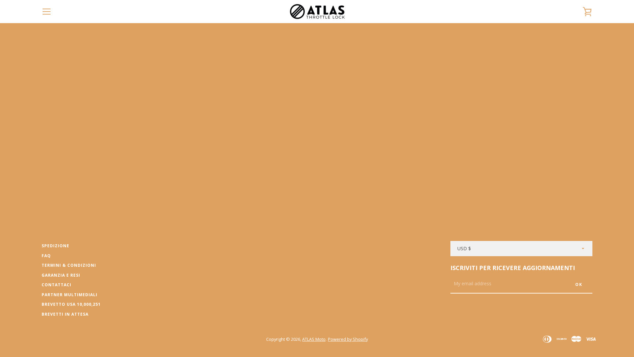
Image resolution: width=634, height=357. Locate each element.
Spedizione (55, 246)
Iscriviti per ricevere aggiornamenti (512, 268)
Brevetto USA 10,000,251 (71, 304)
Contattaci (56, 285)
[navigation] (46, 11)
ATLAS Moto (314, 339)
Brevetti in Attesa (65, 314)
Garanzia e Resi (61, 275)
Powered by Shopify (348, 339)
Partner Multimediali (69, 295)
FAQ (46, 255)
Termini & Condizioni (69, 265)
